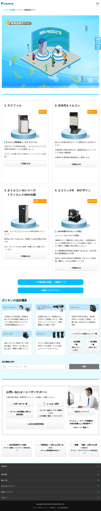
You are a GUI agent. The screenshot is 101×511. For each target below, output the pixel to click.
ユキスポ (20, 10)
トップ (6, 10)
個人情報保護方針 (63, 507)
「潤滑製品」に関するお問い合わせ (51, 447)
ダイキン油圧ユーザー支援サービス (51, 413)
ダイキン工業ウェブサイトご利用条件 (44, 507)
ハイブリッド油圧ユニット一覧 (85, 334)
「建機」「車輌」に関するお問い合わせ (84, 447)
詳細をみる (26, 163)
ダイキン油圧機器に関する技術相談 (20, 413)
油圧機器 (12, 10)
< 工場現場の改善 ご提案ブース (50, 282)
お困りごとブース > (50, 290)
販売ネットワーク (82, 412)
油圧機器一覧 (76, 346)
